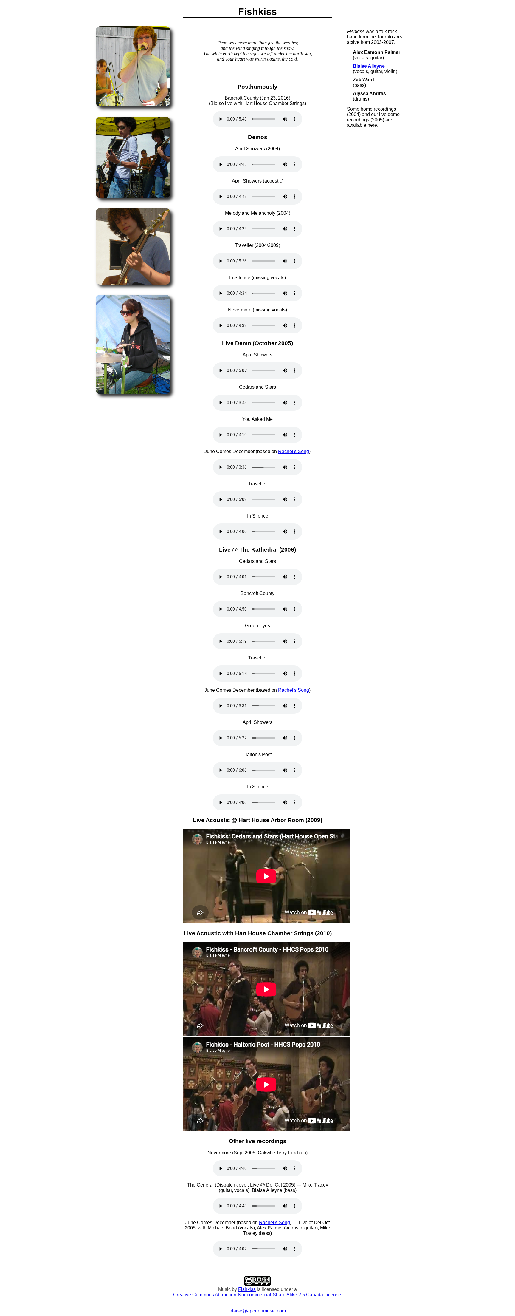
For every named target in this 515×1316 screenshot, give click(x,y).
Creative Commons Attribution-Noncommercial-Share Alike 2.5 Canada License (257, 1294)
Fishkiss (247, 1289)
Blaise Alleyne (369, 66)
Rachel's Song (293, 451)
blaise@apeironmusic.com (257, 1310)
